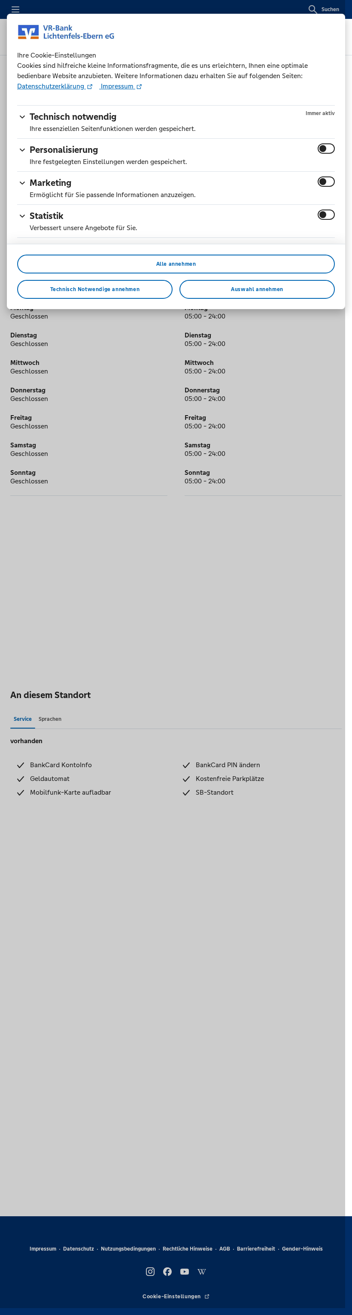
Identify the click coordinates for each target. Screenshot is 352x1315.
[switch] (326, 148)
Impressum (117, 86)
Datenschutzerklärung (51, 86)
